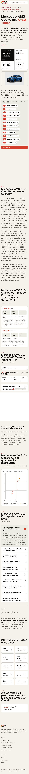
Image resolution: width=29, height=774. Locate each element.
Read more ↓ (4, 45)
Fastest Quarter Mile (6, 747)
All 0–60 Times (5, 740)
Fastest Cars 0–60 (6, 745)
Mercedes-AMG (9, 7)
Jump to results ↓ (7, 147)
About (2, 757)
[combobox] (18, 2)
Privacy (3, 762)
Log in (6, 707)
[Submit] (11, 2)
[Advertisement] (14, 165)
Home (2, 7)
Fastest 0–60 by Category (8, 743)
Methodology (4, 760)
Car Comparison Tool (6, 750)
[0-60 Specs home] (4, 2)
